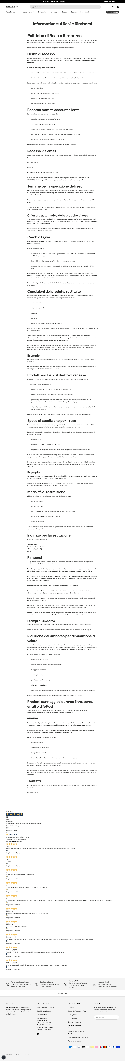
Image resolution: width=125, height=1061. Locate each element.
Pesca (64, 12)
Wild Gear (12, 1055)
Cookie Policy (72, 1018)
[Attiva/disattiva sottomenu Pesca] (68, 12)
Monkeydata (31, 1055)
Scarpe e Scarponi (27, 12)
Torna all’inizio (62, 993)
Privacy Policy (72, 1015)
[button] (118, 7)
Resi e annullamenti (74, 1041)
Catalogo (74, 12)
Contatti (71, 1007)
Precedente (10, 841)
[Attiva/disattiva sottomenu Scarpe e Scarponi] (35, 12)
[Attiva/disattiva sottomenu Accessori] (59, 12)
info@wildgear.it (77, 78)
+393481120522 (48, 1007)
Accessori (54, 12)
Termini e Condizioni (75, 1022)
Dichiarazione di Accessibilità (78, 1037)
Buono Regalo (84, 12)
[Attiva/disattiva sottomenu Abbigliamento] (18, 12)
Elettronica (42, 12)
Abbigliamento (11, 12)
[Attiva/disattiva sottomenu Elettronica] (48, 12)
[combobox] (65, 7)
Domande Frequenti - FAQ (77, 1011)
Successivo (18, 841)
